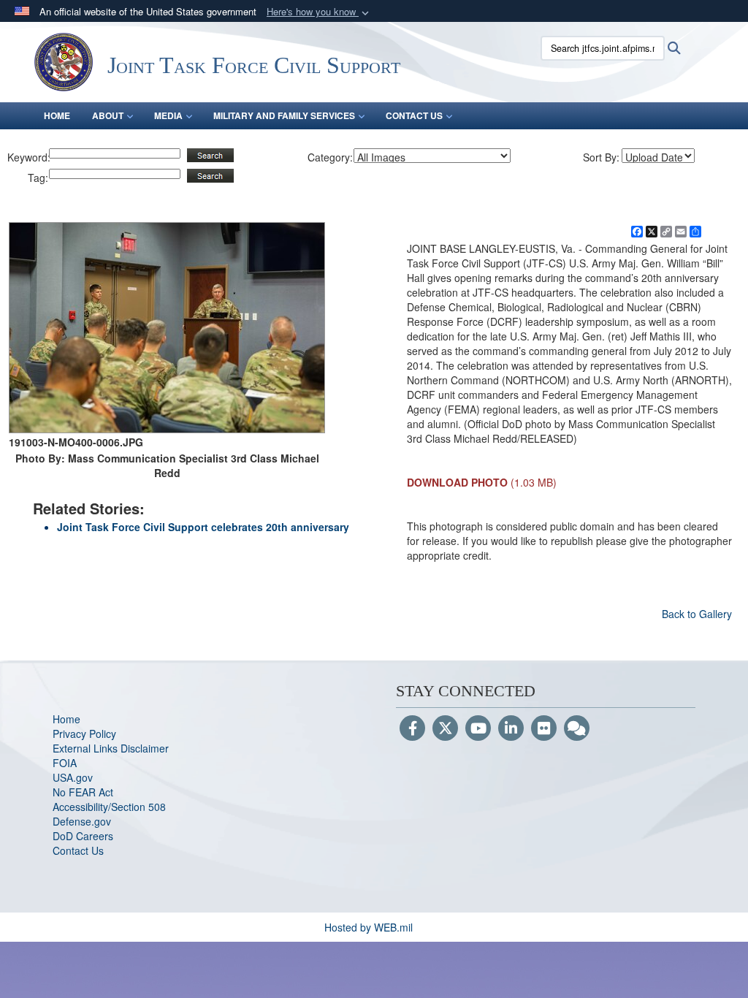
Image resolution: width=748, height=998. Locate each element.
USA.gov (73, 777)
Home (66, 719)
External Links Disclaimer (111, 748)
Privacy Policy (84, 733)
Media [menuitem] (168, 115)
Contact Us (78, 850)
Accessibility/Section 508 (109, 806)
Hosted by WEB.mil (368, 927)
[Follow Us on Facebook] (412, 729)
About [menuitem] (107, 115)
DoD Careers (83, 836)
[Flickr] (544, 729)
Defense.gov (82, 821)
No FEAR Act (83, 792)
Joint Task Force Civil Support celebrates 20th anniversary (203, 526)
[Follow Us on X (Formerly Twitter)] (445, 729)
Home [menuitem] (57, 115)
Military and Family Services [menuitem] (284, 115)
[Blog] (576, 729)
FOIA (65, 762)
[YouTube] (478, 729)
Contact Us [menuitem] (414, 115)
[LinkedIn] (511, 729)
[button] (319, 12)
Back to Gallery (697, 613)
